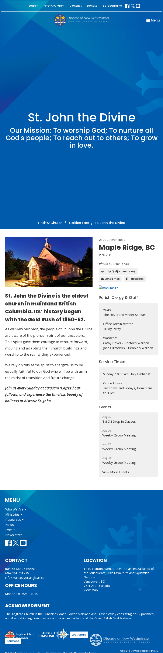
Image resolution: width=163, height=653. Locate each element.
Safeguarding (112, 6)
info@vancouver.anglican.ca (24, 577)
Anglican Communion (53, 634)
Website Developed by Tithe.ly (138, 650)
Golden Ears (79, 223)
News (9, 524)
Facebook (135, 279)
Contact (76, 6)
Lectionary (79, 635)
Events (10, 530)
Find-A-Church (54, 6)
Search (33, 6)
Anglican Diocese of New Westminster (121, 637)
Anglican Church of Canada (21, 635)
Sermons (13, 641)
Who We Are (14, 509)
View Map (91, 590)
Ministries (12, 514)
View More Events (115, 472)
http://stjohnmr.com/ (119, 271)
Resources (13, 519)
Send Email (112, 279)
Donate (92, 6)
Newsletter (13, 535)
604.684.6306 (15, 568)
